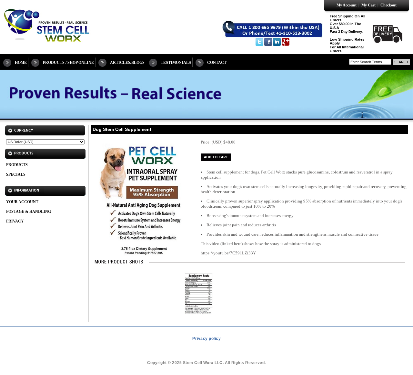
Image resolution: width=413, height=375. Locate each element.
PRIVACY (15, 221)
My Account (347, 5)
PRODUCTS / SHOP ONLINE (68, 62)
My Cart (368, 5)
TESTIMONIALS (176, 62)
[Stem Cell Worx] (45, 46)
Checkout (388, 5)
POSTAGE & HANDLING (28, 211)
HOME (21, 62)
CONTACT (217, 62)
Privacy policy (206, 338)
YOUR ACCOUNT (22, 202)
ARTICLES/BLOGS (127, 62)
